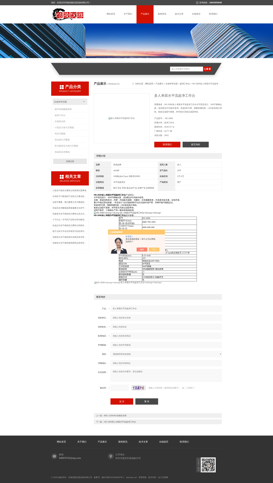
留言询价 (195, 144)
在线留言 (196, 14)
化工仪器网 (163, 477)
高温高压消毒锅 (62, 152)
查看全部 (70, 161)
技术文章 (179, 14)
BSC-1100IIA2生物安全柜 (115, 415)
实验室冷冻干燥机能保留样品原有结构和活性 (70, 243)
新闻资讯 (162, 14)
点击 (83, 102)
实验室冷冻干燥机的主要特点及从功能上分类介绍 (70, 214)
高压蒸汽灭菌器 (62, 139)
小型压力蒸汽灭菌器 (64, 127)
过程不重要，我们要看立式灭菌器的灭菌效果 (70, 202)
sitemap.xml (131, 477)
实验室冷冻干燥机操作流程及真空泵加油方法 (70, 237)
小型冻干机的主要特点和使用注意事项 (69, 190)
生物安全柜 (60, 121)
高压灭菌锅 (60, 133)
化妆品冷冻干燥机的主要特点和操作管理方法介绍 (70, 225)
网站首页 (111, 14)
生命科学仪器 (60, 102)
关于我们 (128, 14)
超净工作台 (60, 115)
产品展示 (145, 14)
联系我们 (213, 14)
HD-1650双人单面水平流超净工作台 (120, 422)
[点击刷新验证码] (138, 387)
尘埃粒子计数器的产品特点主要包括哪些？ (70, 196)
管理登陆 (142, 477)
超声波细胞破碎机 (63, 109)
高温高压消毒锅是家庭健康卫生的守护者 (70, 208)
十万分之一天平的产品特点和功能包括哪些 (70, 219)
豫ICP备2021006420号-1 (113, 477)
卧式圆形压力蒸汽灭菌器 (66, 146)
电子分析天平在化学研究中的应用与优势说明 (70, 231)
